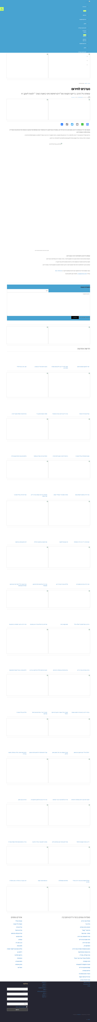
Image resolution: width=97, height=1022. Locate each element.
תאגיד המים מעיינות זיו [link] (84, 974)
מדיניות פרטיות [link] (86, 984)
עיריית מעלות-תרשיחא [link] (16, 933)
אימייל (26, 996)
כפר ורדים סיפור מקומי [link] (84, 977)
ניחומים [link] (44, 995)
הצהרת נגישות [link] (87, 982)
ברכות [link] (44, 993)
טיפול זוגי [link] (20, 967)
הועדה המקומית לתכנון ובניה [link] (83, 964)
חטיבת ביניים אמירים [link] (85, 927)
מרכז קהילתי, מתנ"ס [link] (85, 955)
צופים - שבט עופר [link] (85, 933)
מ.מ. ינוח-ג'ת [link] (19, 943)
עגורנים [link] (20, 939)
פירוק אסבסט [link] (18, 964)
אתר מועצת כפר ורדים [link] (84, 939)
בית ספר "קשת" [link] (86, 930)
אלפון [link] (44, 989)
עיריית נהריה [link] (19, 927)
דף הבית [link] (44, 982)
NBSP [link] (89, 1019)
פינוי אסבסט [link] (19, 936)
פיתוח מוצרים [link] (19, 961)
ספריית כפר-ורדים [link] (85, 921)
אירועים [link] (44, 986)
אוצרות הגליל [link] (18, 921)
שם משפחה (25, 991)
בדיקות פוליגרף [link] (18, 955)
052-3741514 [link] (58, 270)
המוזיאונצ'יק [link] (87, 946)
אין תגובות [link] (73, 97)
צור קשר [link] (44, 996)
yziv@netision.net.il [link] (82, 273)
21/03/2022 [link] (80, 97)
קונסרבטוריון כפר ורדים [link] (84, 967)
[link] (2, 9)
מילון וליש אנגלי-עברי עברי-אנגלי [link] (82, 958)
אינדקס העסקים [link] (42, 987)
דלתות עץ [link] (19, 952)
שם (27, 986)
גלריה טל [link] (87, 924)
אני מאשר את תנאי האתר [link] (21, 1007)
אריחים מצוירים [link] (86, 970)
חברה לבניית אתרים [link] (85, 980)
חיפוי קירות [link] (19, 946)
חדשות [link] (44, 984)
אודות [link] (89, 986)
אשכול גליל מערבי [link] (17, 924)
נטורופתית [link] (19, 958)
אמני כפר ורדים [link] (86, 943)
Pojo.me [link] (79, 1014)
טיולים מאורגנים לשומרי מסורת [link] (14, 949)
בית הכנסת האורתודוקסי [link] (84, 952)
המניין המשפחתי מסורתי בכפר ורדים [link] (81, 949)
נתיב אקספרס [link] (86, 961)
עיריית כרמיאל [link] (18, 930)
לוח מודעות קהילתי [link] (41, 991)
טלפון (26, 1001)
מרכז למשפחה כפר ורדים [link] (84, 936)
